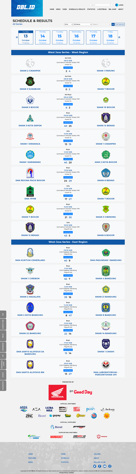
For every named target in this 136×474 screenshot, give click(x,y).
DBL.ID (33, 471)
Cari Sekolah (120, 24)
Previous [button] (17, 37)
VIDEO (64, 9)
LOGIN (121, 5)
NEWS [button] (58, 9)
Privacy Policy (63, 472)
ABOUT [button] (120, 9)
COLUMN (97, 454)
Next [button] (119, 37)
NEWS (30, 462)
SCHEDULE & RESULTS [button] (77, 9)
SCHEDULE (65, 458)
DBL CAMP (112, 9)
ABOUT (96, 458)
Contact (71, 472)
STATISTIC (65, 462)
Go (113, 24)
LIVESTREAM (102, 9)
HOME (52, 9)
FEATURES (32, 458)
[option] (25, 37)
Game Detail (68, 67)
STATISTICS (91, 9)
